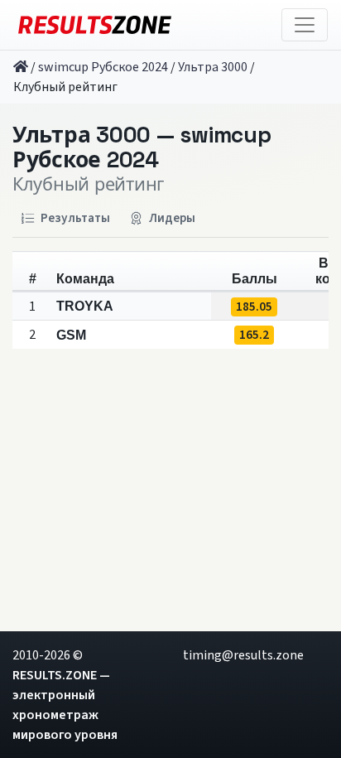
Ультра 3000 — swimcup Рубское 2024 (141, 147)
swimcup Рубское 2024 (103, 67)
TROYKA (84, 306)
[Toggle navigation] (304, 24)
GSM (71, 335)
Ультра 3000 (212, 67)
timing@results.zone (243, 655)
